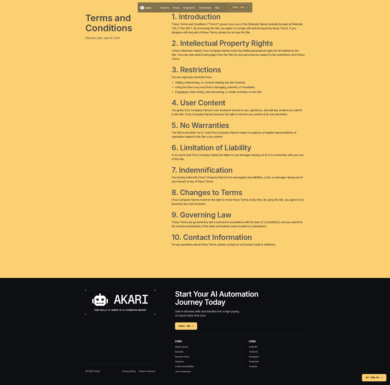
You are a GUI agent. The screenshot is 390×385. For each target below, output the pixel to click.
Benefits (179, 351)
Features (165, 7)
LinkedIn (253, 346)
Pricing (176, 7)
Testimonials (205, 7)
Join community (183, 371)
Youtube (253, 366)
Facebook (254, 361)
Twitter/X (253, 351)
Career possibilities (184, 366)
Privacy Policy (129, 371)
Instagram (254, 356)
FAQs (217, 7)
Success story (182, 356)
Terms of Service (147, 371)
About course (181, 346)
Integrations (189, 7)
